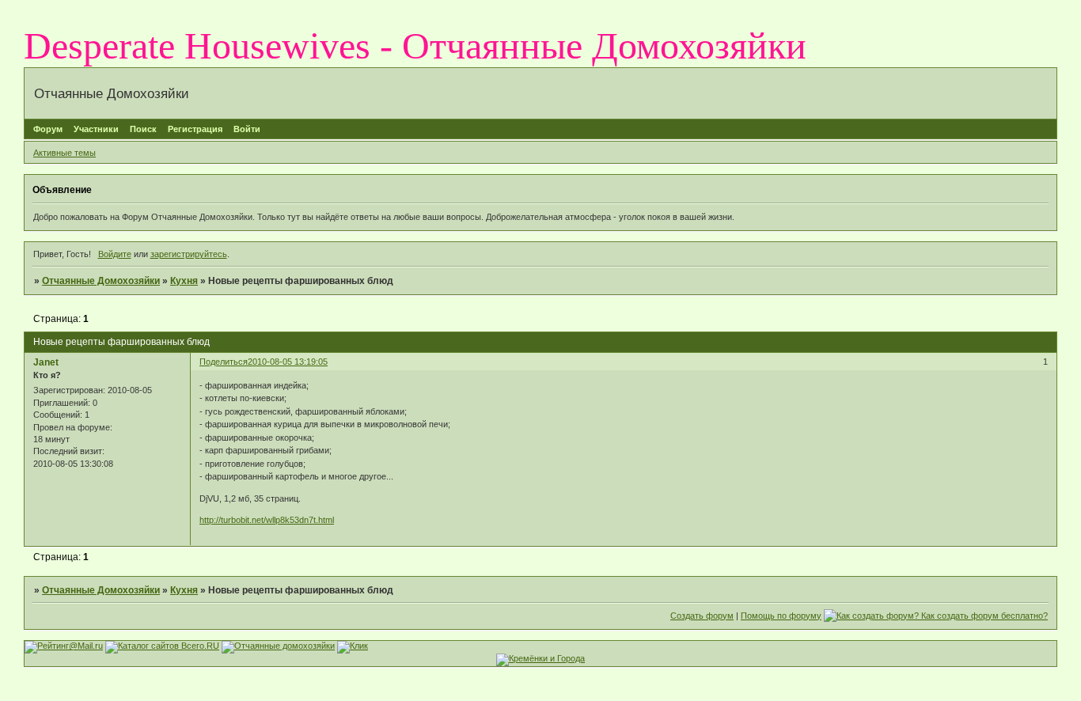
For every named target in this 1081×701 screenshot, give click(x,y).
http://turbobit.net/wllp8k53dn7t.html (266, 520)
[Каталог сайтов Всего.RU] (162, 645)
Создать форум (702, 615)
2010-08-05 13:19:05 (288, 361)
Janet (46, 362)
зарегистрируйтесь (188, 254)
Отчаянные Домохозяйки (101, 280)
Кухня (184, 280)
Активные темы (64, 152)
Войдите (114, 254)
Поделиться (223, 361)
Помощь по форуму (781, 615)
